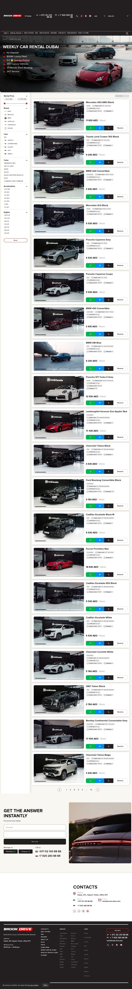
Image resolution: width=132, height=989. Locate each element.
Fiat (72, 957)
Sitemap (44, 955)
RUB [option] (99, 17)
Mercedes (63, 943)
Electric (86, 971)
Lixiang (73, 967)
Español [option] (118, 10)
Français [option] (119, 13)
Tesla (61, 951)
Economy (87, 976)
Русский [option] (119, 24)
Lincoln (73, 951)
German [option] (118, 16)
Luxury (86, 942)
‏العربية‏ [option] (116, 27)
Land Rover (74, 962)
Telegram (24, 851)
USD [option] (99, 14)
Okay (45, 985)
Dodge (62, 962)
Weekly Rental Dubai (48, 950)
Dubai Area (45, 947)
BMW (72, 941)
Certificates (44, 33)
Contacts (62, 33)
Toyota (62, 967)
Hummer (62, 959)
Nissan (62, 964)
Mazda (73, 954)
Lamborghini (63, 933)
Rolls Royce (63, 938)
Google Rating (22, 60)
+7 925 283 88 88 (49, 855)
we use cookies (33, 985)
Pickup (86, 963)
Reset (15, 240)
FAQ (36, 33)
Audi (61, 949)
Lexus (73, 959)
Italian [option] (118, 19)
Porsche (62, 941)
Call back (118, 930)
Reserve (120, 128)
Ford (72, 949)
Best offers (29, 33)
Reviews (54, 33)
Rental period (15, 33)
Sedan (86, 967)
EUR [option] (99, 20)
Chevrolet (74, 964)
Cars (5, 33)
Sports (86, 933)
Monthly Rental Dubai (49, 952)
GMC (61, 954)
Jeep (61, 957)
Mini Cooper (74, 943)
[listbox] (99, 16)
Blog (43, 942)
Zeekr (61, 936)
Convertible (87, 937)
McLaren (73, 933)
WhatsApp (9, 851)
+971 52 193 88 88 (50, 851)
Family (86, 950)
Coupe (86, 954)
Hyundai (62, 946)
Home (5, 39)
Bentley (73, 938)
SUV (85, 946)
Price (43, 945)
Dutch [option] (117, 7)
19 (91, 790)
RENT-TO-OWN (83, 33)
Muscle (86, 959)
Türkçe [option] (118, 22)
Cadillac (73, 946)
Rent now (35, 842)
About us (44, 939)
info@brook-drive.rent (111, 901)
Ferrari (73, 936)
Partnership (72, 33)
